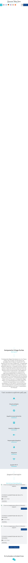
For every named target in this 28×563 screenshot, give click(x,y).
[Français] (11, 5)
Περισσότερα (4, 500)
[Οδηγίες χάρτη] (22, 5)
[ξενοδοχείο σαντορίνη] (14, 2)
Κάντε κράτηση (24, 487)
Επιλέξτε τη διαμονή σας (14, 547)
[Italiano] (13, 5)
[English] (4, 5)
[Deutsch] (8, 5)
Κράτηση (25, 4)
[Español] (15, 5)
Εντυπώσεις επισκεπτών (14, 556)
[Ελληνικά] (6, 5)
